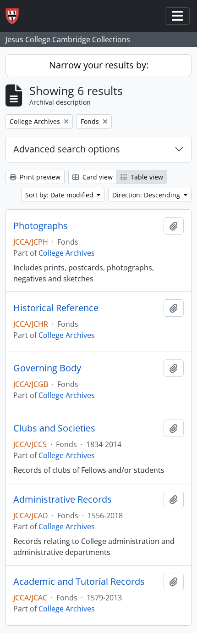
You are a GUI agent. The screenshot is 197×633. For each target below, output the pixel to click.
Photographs (40, 225)
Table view (146, 177)
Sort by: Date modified (60, 194)
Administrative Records (62, 499)
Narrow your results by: (98, 65)
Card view (97, 177)
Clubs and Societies (54, 428)
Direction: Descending (147, 194)
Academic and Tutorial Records (79, 581)
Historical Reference (55, 308)
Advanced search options (66, 149)
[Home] (15, 16)
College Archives (66, 253)
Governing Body (47, 368)
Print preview (39, 177)
